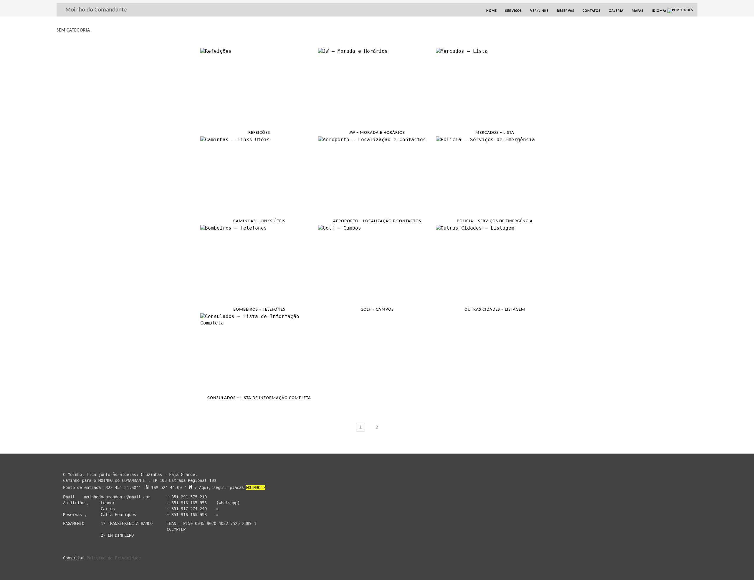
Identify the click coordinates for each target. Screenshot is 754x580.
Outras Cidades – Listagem (494, 309)
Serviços (513, 11)
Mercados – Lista (494, 133)
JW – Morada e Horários (377, 133)
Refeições (259, 133)
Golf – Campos (377, 309)
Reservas (565, 11)
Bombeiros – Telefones (259, 309)
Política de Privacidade (114, 558)
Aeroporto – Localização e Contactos (377, 221)
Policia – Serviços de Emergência (495, 221)
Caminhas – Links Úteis (259, 221)
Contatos (592, 11)
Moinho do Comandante (96, 10)
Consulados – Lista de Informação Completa (259, 398)
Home (491, 11)
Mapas (638, 11)
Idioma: (659, 11)
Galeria (616, 11)
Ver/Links (539, 11)
